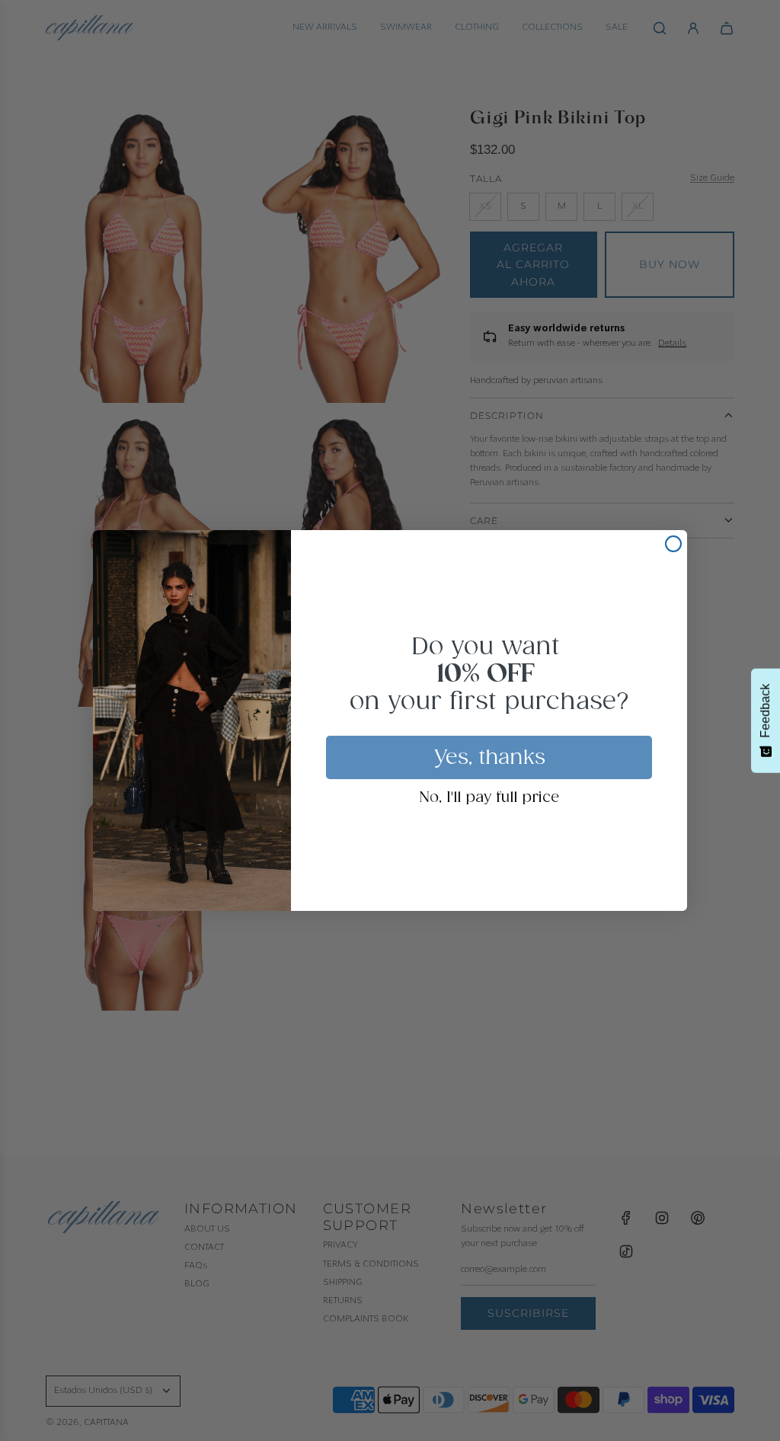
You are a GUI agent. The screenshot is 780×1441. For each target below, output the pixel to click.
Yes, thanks (489, 758)
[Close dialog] (673, 543)
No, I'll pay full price (489, 798)
